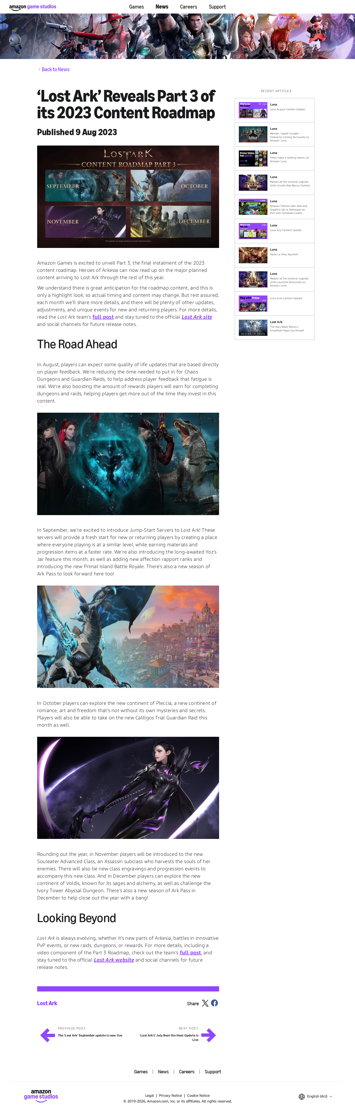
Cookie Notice (198, 1095)
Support (217, 7)
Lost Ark (47, 1003)
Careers (188, 7)
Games (136, 7)
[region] (276, 214)
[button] (128, 197)
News (162, 6)
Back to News (56, 69)
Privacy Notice (170, 1095)
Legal (149, 1095)
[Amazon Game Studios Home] (32, 7)
